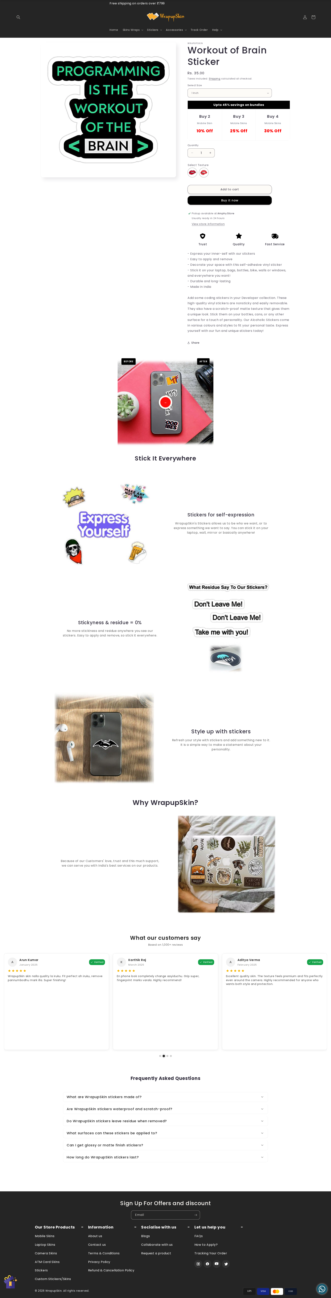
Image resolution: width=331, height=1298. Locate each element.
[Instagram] (198, 1264)
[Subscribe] (195, 1214)
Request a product (156, 1253)
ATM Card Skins (47, 1262)
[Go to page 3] (167, 1056)
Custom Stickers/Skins (53, 1279)
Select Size (195, 85)
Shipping (214, 78)
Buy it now (229, 200)
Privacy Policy (99, 1262)
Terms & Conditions (104, 1253)
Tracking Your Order (210, 1253)
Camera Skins (46, 1253)
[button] (18, 17)
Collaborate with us (157, 1244)
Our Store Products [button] (55, 1227)
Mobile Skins (44, 1236)
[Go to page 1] (160, 1056)
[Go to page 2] (164, 1056)
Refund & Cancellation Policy (111, 1270)
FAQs (198, 1236)
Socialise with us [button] (158, 1227)
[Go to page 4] (171, 1056)
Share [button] (195, 343)
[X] (226, 1264)
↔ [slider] (165, 402)
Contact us (97, 1244)
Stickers (41, 1270)
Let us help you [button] (209, 1227)
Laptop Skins (45, 1244)
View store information (208, 224)
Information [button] (101, 1227)
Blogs (145, 1236)
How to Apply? (206, 1244)
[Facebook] (207, 1264)
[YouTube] (216, 1264)
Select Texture (198, 165)
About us (95, 1236)
